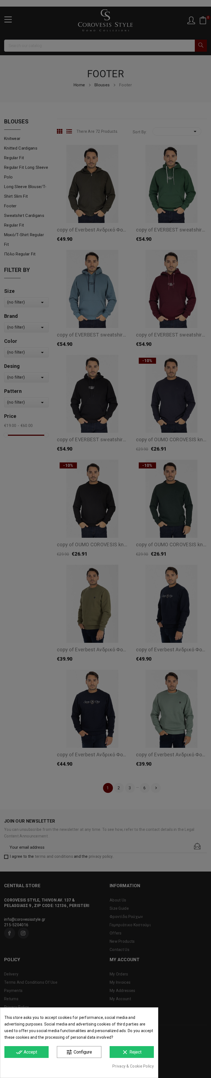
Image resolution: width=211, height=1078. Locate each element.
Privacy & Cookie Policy (133, 1066)
